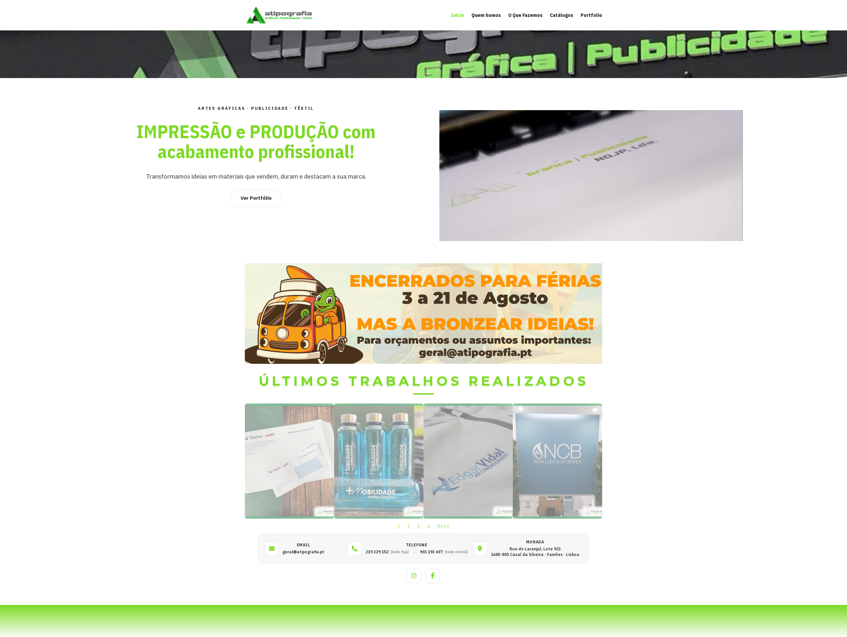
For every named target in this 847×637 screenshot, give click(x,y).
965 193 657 (431, 551)
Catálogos (561, 15)
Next (443, 526)
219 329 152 (377, 551)
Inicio (457, 15)
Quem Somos (486, 15)
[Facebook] (432, 576)
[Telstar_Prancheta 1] (289, 517)
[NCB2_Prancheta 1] (557, 517)
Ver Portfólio (256, 198)
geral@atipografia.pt (303, 551)
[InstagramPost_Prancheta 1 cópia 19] (468, 517)
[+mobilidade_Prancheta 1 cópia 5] (379, 517)
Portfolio (591, 15)
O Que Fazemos (525, 15)
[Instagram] (414, 576)
